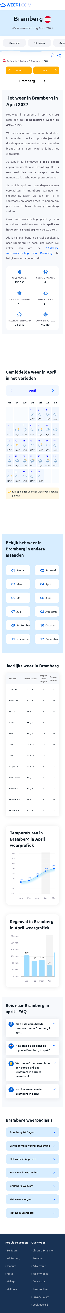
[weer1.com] (15, 5)
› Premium (37, 1258)
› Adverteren (38, 1265)
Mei (45, 70)
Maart (19, 70)
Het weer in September (24, 1172)
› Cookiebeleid (39, 1304)
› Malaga (10, 1281)
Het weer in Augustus (23, 1159)
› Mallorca (11, 1289)
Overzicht (14, 43)
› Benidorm (11, 1250)
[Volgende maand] (53, 390)
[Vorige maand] (11, 390)
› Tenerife (10, 1265)
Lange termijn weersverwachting (30, 1145)
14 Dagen (39, 43)
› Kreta (9, 1273)
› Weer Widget (39, 1273)
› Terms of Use (39, 1289)
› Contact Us (38, 1281)
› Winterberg (12, 1258)
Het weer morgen (21, 1199)
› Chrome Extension (42, 1250)
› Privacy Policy (40, 1296)
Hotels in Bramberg (22, 1212)
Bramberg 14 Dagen (22, 1132)
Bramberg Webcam (21, 1186)
